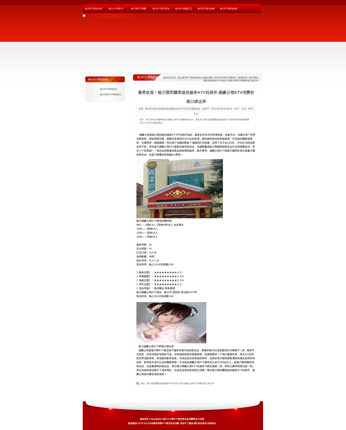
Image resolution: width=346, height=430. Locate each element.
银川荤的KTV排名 (191, 406)
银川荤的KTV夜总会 (132, 406)
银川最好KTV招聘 (210, 406)
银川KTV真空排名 (161, 8)
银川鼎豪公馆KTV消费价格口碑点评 (197, 383)
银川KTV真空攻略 (206, 8)
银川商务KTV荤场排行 (110, 94)
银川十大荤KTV (116, 8)
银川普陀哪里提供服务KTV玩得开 (163, 383)
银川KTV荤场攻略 (152, 406)
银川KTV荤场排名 (108, 89)
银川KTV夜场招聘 (228, 8)
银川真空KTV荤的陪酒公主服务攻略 (195, 77)
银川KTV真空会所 (93, 8)
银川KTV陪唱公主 (183, 8)
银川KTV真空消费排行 (225, 77)
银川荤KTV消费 (138, 8)
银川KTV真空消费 (171, 406)
